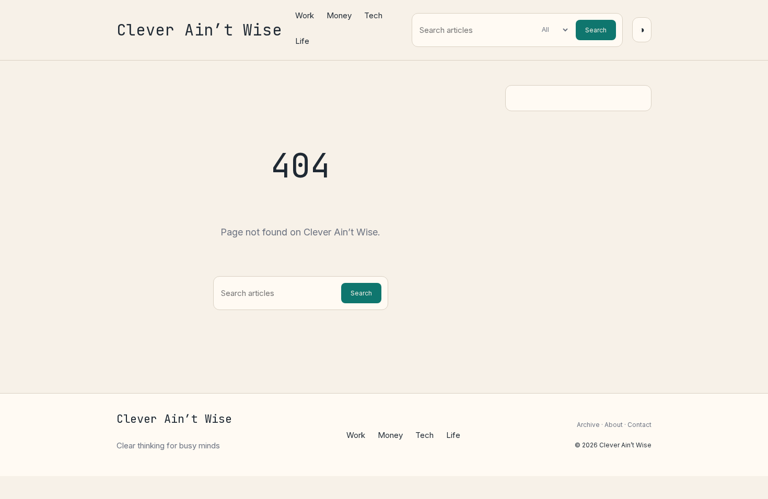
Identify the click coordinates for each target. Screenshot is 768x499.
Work (304, 15)
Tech (373, 15)
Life (302, 41)
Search (596, 30)
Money (339, 15)
